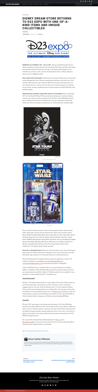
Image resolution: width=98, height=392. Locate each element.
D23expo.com (57, 291)
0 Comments (39, 34)
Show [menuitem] (40, 4)
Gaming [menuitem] (30, 4)
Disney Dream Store (33, 331)
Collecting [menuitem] (24, 4)
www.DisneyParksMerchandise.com (32, 263)
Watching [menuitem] (45, 4)
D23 (27, 331)
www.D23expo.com (42, 261)
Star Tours (45, 331)
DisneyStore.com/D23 (28, 322)
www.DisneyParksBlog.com (55, 261)
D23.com (24, 313)
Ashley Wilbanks (26, 34)
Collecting (25, 14)
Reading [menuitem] (36, 4)
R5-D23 (41, 331)
